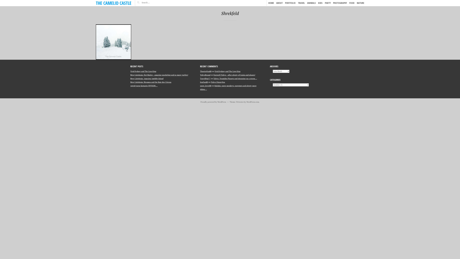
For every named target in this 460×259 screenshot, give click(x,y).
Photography (340, 3)
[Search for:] (151, 2)
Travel (301, 3)
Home (271, 3)
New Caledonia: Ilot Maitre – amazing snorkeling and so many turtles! (159, 75)
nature (360, 3)
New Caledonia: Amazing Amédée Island (146, 78)
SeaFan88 (204, 82)
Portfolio (290, 3)
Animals (311, 3)
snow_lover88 (205, 86)
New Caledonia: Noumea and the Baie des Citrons (150, 82)
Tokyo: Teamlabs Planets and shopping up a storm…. (235, 78)
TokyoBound (205, 75)
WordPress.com (252, 102)
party (328, 3)
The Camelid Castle (113, 3)
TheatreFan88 (205, 71)
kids (320, 3)
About (279, 3)
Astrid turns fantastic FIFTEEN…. (144, 86)
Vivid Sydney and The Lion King (143, 71)
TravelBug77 (205, 78)
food (351, 3)
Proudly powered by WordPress (213, 102)
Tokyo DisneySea (218, 82)
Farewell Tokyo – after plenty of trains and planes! (234, 75)
